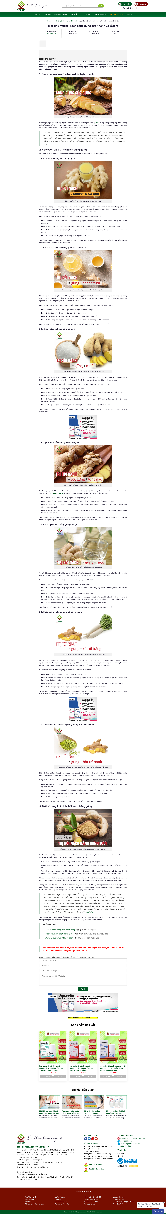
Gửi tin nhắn (146, 1206)
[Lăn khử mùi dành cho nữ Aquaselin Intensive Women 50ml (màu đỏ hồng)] (83, 1047)
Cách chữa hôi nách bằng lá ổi (58, 934)
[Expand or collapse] (41, 52)
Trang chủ (36, 14)
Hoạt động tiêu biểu (60, 14)
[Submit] (101, 5)
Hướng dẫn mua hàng (116, 14)
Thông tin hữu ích (100, 14)
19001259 (47, 950)
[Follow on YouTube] (96, 1138)
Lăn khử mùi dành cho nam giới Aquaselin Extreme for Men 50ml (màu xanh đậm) (113, 1068)
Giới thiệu (48, 14)
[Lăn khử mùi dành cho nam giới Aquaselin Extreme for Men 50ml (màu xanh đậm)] (113, 1047)
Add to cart (46, 1076)
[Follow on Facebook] (85, 1138)
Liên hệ (129, 14)
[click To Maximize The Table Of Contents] (42, 43)
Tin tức (87, 14)
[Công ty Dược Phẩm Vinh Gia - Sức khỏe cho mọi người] (39, 6)
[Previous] (40, 1109)
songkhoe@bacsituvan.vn (75, 950)
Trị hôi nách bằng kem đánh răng (60, 930)
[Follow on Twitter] (89, 1138)
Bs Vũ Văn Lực (51, 33)
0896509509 (116, 947)
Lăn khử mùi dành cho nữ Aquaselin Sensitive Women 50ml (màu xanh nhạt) (51, 1068)
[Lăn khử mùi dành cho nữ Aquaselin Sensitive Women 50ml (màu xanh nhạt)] (52, 1047)
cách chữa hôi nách (55, 493)
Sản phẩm (74, 14)
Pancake (149, 1210)
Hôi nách (74, 21)
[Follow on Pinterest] (92, 1138)
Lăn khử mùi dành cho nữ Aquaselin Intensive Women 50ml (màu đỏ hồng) (81, 1068)
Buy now (59, 1076)
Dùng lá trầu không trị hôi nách (59, 938)
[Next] (123, 1109)
